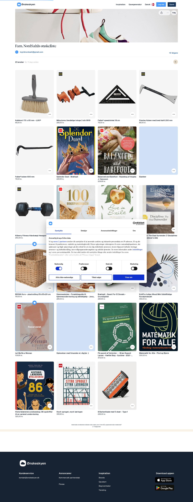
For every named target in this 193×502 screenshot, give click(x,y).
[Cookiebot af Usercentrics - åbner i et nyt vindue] (134, 223)
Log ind (161, 4)
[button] (50, 114)
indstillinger (138, 250)
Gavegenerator (135, 4)
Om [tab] (134, 231)
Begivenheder (105, 486)
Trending (102, 490)
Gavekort (102, 482)
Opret (171, 4)
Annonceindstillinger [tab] (109, 231)
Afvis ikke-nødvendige (64, 277)
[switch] (84, 268)
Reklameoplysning (67, 482)
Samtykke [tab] (59, 231)
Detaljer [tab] (84, 231)
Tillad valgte (96, 277)
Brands (102, 478)
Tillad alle (128, 277)
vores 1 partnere (60, 242)
